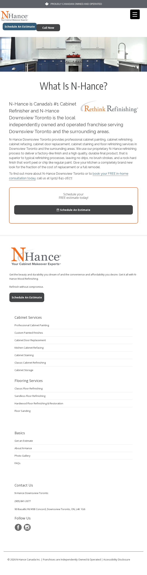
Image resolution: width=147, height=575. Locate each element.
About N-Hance (23, 448)
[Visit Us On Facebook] (18, 527)
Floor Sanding (22, 411)
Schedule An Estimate (74, 210)
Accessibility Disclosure (116, 559)
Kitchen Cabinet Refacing (29, 347)
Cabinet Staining (24, 355)
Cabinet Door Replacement (30, 340)
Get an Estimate (24, 440)
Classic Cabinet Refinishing (30, 362)
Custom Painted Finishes (29, 332)
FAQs (17, 463)
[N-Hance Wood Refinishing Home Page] (14, 20)
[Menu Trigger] (135, 14)
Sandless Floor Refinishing (30, 396)
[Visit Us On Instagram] (27, 527)
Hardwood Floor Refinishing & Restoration (39, 403)
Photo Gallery (22, 455)
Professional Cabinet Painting (32, 325)
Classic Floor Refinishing (28, 388)
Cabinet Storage (24, 370)
